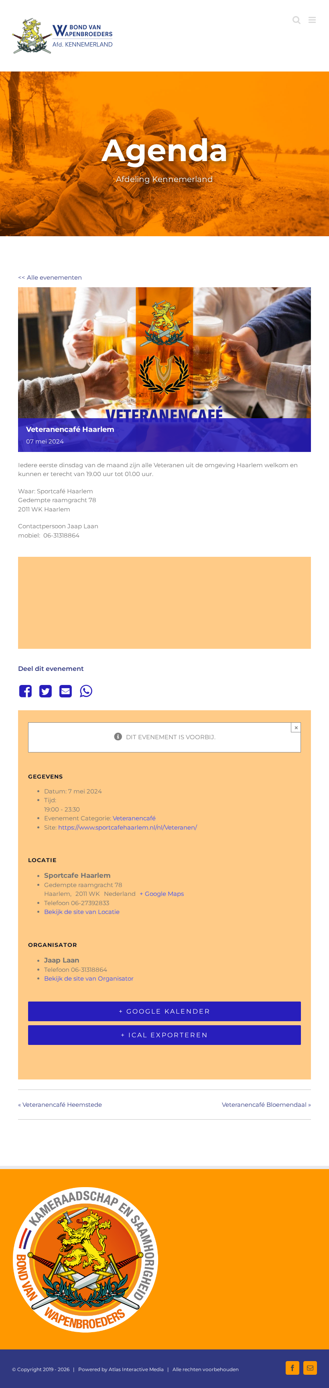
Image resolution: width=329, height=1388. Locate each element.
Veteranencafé (134, 818)
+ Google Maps (162, 893)
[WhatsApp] (86, 691)
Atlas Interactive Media (136, 1369)
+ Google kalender (165, 1011)
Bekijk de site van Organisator (89, 978)
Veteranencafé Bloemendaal (266, 1104)
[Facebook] (26, 691)
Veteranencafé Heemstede (60, 1104)
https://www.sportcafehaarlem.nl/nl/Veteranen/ (127, 827)
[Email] (66, 691)
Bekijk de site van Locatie (82, 912)
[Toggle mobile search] (296, 20)
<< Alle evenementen (50, 277)
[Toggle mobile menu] (313, 20)
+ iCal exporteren (164, 1035)
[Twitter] (45, 691)
